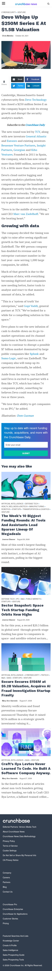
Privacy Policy (9, 841)
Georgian (19, 150)
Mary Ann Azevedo (10, 700)
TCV (37, 132)
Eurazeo (12, 141)
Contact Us (7, 891)
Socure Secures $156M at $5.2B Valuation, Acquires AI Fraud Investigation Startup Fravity (25, 688)
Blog (5, 887)
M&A (22, 599)
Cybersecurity (8, 12)
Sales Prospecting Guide (13, 954)
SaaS (9, 678)
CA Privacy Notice (10, 860)
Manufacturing (36, 506)
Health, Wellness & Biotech (14, 506)
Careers (6, 877)
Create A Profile (10, 945)
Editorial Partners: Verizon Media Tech (19, 826)
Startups (16, 509)
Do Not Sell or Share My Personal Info (19, 855)
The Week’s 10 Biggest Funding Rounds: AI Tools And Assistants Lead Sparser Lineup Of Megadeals (23, 525)
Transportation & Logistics (36, 509)
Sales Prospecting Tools (13, 959)
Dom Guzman (25, 415)
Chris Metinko (7, 35)
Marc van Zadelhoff (25, 214)
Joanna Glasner (8, 539)
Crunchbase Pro (10, 904)
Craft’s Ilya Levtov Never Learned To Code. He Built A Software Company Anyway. (25, 768)
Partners (6, 882)
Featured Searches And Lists (15, 935)
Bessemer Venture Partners (18, 145)
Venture (21, 12)
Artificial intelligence (12, 504)
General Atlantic (36, 136)
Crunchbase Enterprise (13, 909)
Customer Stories (10, 918)
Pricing (6, 923)
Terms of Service (10, 845)
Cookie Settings (10, 850)
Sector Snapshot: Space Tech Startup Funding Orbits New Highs (22, 609)
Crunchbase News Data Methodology (19, 836)
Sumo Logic (8, 358)
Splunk (34, 354)
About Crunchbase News (14, 831)
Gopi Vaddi (31, 306)
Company (7, 872)
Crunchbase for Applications (15, 913)
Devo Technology (36, 100)
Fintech (45, 675)
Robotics (5, 509)
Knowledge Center (11, 940)
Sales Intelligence (10, 950)
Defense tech (31, 504)
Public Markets (33, 599)
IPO (17, 599)
